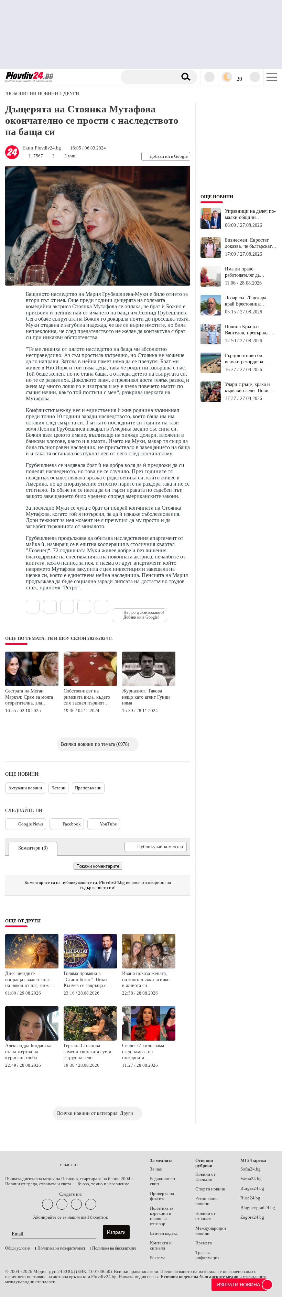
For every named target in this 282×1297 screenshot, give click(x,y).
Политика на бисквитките (114, 1248)
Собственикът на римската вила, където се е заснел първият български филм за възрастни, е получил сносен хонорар (87, 697)
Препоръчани (88, 787)
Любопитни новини (31, 93)
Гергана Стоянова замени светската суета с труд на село (87, 1051)
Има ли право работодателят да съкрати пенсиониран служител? (247, 272)
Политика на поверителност (61, 1248)
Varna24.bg (251, 1178)
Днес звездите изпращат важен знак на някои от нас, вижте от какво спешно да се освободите (29, 980)
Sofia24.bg (250, 1169)
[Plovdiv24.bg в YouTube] (61, 1204)
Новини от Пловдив (205, 1177)
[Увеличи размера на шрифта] (101, 606)
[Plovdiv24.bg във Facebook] (47, 1204)
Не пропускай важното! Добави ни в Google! (143, 615)
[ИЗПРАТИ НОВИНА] (267, 1284)
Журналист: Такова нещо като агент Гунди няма (146, 697)
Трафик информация (207, 1255)
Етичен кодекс (164, 1233)
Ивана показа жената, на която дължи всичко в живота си (146, 979)
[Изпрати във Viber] (84, 606)
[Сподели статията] (33, 606)
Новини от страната (205, 1216)
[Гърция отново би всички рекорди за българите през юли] (210, 371)
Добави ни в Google (169, 156)
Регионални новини (206, 1201)
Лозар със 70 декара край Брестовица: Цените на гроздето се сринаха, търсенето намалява (248, 301)
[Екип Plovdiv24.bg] (12, 157)
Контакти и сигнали (161, 1246)
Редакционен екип (162, 1181)
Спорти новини (210, 1189)
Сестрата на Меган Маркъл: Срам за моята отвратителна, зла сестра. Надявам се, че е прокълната (29, 697)
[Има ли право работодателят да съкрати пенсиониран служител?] (210, 285)
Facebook (72, 824)
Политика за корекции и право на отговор (161, 1216)
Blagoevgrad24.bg (257, 1207)
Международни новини (210, 1231)
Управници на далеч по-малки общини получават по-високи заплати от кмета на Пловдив (250, 214)
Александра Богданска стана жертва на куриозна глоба (28, 1051)
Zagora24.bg (252, 1217)
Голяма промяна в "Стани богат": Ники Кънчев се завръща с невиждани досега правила (85, 980)
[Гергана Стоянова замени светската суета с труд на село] (90, 1039)
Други (71, 93)
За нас (156, 1169)
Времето (203, 1243)
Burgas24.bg (252, 1188)
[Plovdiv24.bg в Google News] (76, 1204)
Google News (30, 824)
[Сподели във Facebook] (67, 606)
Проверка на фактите (162, 1196)
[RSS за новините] (90, 1204)
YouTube (108, 824)
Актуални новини (25, 787)
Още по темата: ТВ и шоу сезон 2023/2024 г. (58, 638)
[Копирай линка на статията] (50, 606)
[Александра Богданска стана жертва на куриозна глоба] (31, 1039)
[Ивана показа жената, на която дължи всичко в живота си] (148, 967)
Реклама (157, 1257)
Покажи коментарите (97, 866)
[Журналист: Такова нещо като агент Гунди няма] (148, 684)
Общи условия (18, 1248)
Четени (58, 787)
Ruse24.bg (250, 1198)
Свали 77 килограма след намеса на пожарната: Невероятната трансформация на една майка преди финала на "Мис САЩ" (146, 1052)
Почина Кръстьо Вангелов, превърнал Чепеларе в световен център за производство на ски (250, 330)
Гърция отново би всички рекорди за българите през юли (245, 359)
